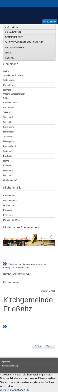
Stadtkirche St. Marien (13, 75)
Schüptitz (7, 122)
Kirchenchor (8, 195)
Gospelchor (8, 205)
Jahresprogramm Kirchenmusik (24, 42)
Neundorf (7, 175)
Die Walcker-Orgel (11, 220)
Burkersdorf (8, 107)
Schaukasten (13, 32)
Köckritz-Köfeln (10, 102)
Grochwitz (8, 165)
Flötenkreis (8, 215)
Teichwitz (7, 136)
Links (8, 53)
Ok (27, 390)
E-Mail (52, 291)
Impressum (6, 361)
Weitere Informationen (12, 390)
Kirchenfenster (14, 47)
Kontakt (10, 58)
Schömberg (8, 127)
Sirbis (6, 98)
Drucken (44, 291)
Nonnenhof (8, 90)
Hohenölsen (8, 132)
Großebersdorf (10, 180)
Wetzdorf (7, 151)
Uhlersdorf (8, 170)
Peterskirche (9, 85)
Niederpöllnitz (9, 141)
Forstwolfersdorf (10, 146)
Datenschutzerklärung (10, 366)
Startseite (11, 27)
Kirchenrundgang (11, 282)
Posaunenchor (10, 200)
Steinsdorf (8, 117)
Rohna (6, 161)
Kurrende (7, 210)
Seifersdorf (8, 112)
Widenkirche (9, 80)
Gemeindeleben (14, 37)
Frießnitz (7, 156)
